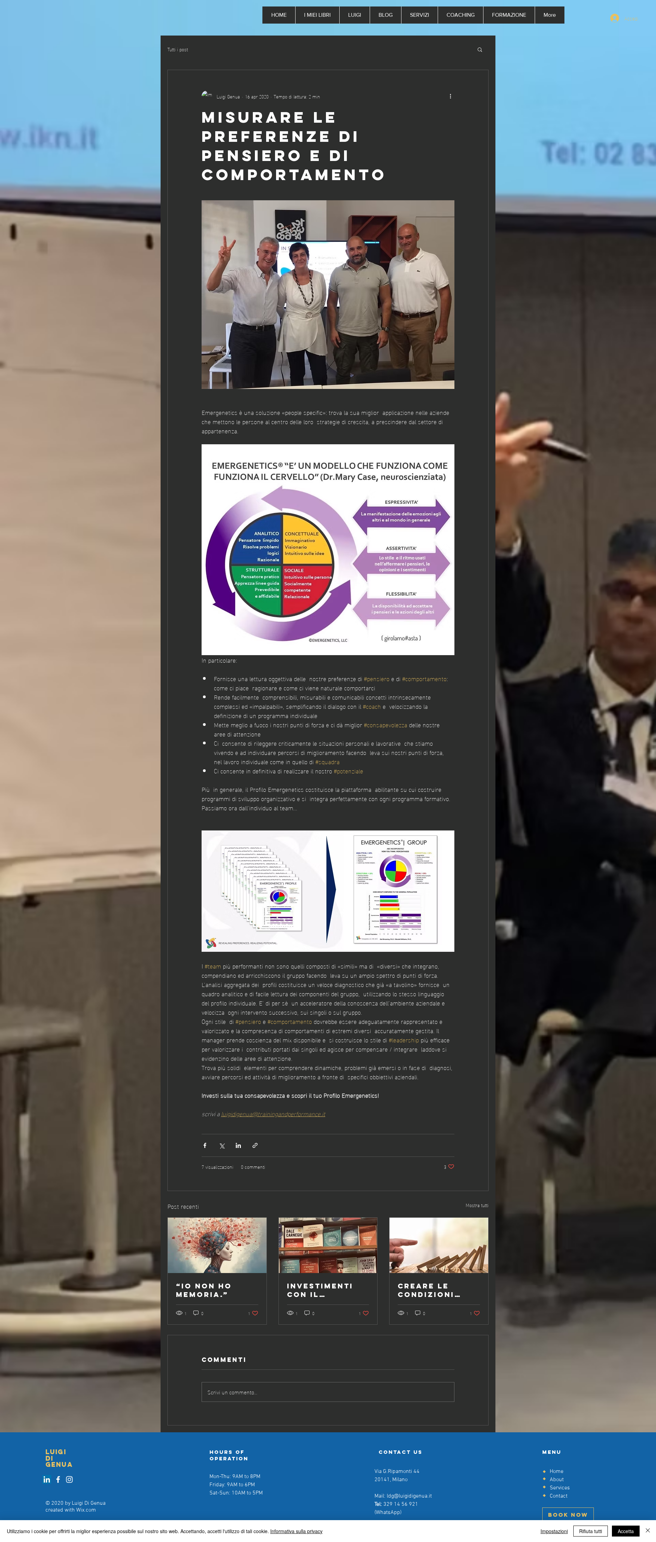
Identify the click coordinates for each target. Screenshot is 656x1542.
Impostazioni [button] (554, 1531)
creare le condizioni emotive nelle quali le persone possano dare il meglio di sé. (437, 1290)
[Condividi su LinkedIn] (238, 1145)
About (557, 1479)
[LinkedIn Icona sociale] (46, 1479)
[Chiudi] (648, 1531)
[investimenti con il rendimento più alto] (328, 1245)
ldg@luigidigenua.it (409, 1496)
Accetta (626, 1531)
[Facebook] (58, 1479)
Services (560, 1488)
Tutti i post (177, 49)
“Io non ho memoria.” (204, 1290)
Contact (559, 1496)
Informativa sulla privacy (296, 1531)
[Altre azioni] (450, 96)
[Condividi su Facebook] (205, 1145)
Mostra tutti (477, 1205)
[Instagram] (69, 1479)
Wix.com (86, 1510)
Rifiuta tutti (590, 1531)
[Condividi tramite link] (255, 1145)
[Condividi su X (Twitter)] (221, 1145)
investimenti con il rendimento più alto (327, 1290)
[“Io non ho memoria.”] (217, 1245)
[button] (480, 49)
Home (556, 1471)
